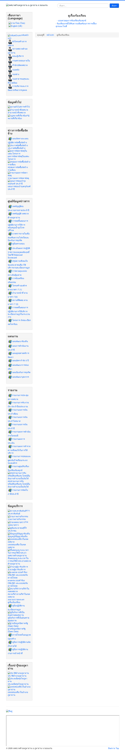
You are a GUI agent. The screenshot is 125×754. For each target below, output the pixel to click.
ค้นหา (114, 5)
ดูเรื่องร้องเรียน (14, 602)
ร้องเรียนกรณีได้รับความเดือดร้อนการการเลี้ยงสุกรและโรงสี (76, 25)
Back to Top (113, 748)
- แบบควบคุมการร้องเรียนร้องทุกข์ (71, 20)
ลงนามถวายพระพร (16, 599)
